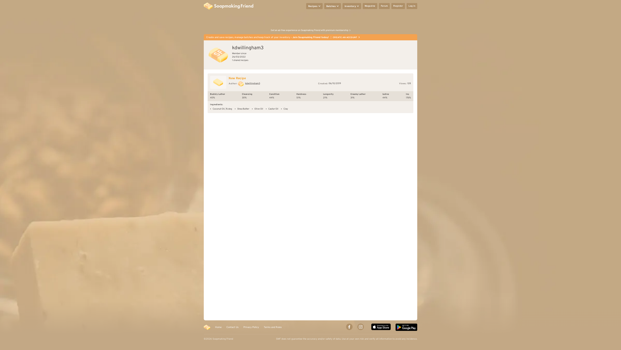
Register (398, 6)
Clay (285, 109)
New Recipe (237, 78)
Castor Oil (273, 109)
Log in (412, 6)
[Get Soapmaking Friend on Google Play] (406, 327)
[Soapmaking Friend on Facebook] (349, 327)
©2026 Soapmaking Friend (218, 339)
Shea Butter (243, 109)
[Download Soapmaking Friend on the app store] (381, 327)
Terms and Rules (273, 327)
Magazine (370, 6)
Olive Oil (258, 109)
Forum (384, 6)
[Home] (207, 327)
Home (218, 327)
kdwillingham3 (252, 83)
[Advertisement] (310, 19)
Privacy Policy (251, 327)
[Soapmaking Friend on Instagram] (360, 327)
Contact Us (232, 327)
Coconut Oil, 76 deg (222, 109)
